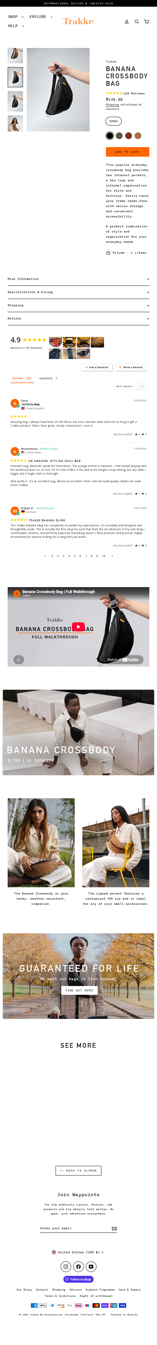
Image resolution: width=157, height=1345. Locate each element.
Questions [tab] (46, 378)
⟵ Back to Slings (78, 1170)
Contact (42, 1289)
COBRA (113, 121)
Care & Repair (130, 1289)
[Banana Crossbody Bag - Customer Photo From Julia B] (69, 342)
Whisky (138, 136)
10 (104, 556)
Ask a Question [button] (98, 367)
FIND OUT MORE (79, 990)
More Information (23, 279)
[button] (137, 434)
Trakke (111, 61)
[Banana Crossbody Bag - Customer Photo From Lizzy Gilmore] (55, 353)
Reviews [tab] (17, 378)
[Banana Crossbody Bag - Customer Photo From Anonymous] (83, 353)
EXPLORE (39, 17)
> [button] (112, 556)
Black (110, 136)
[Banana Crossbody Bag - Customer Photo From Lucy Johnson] (55, 342)
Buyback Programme (100, 1289)
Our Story (24, 1289)
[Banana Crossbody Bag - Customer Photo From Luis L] (97, 342)
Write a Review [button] (132, 367)
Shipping (112, 104)
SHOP (14, 17)
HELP (14, 26)
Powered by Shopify (124, 1314)
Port (128, 136)
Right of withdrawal (96, 1295)
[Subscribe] (114, 1228)
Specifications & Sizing (30, 292)
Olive (119, 136)
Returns (14, 318)
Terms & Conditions (60, 1295)
